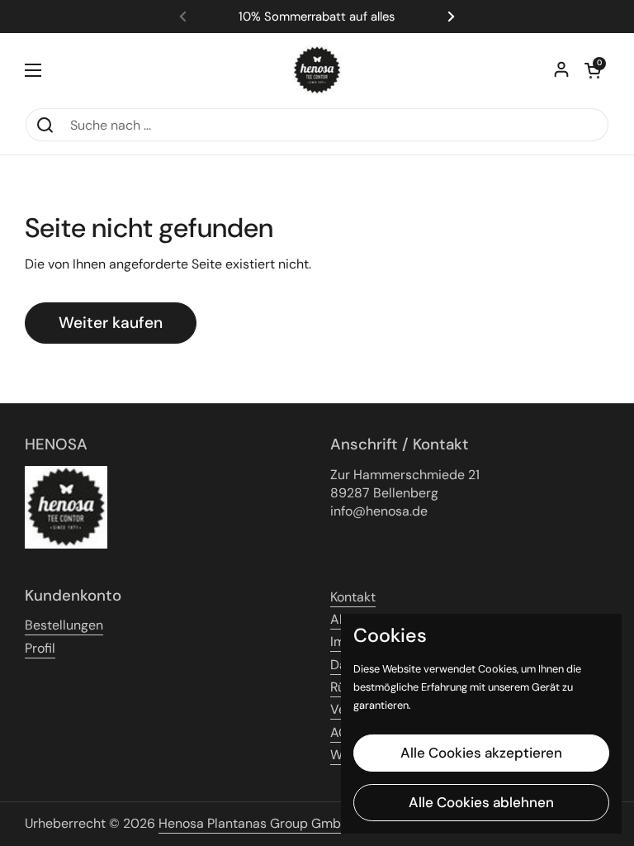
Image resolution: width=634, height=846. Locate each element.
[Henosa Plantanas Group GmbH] (317, 70)
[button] (592, 70)
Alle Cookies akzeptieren (481, 753)
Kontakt (353, 597)
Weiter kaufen (111, 322)
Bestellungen (64, 625)
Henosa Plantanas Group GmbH (254, 823)
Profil (40, 648)
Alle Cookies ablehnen (481, 802)
